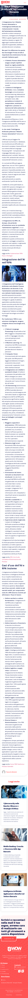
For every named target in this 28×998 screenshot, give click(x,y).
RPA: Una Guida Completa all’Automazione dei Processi (11, 559)
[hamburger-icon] (25, 2)
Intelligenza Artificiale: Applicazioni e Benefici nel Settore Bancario (14, 893)
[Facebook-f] (19, 971)
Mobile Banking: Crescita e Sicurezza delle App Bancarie (13, 849)
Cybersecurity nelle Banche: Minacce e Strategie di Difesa (11, 806)
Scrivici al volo (7, 938)
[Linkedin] (22, 971)
